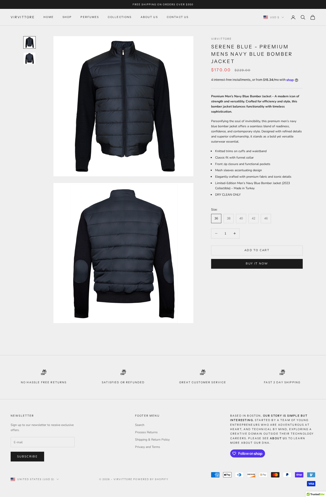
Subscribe (27, 457)
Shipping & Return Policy (152, 439)
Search (139, 425)
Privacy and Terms (147, 447)
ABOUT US (149, 17)
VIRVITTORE (221, 38)
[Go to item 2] (29, 58)
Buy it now (257, 264)
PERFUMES (90, 17)
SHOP (67, 17)
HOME (48, 17)
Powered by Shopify (151, 479)
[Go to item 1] (29, 42)
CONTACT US (178, 17)
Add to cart (256, 250)
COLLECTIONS (120, 17)
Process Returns (146, 432)
